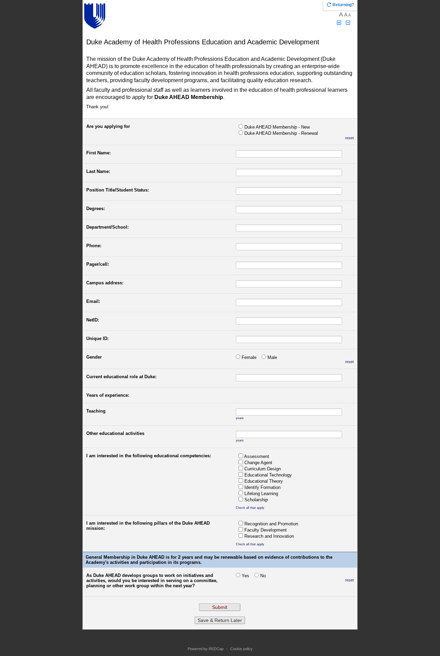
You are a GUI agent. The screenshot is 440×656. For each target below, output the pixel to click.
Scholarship (256, 499)
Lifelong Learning (261, 493)
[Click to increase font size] (339, 23)
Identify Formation (262, 487)
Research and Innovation (269, 536)
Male (272, 357)
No (263, 575)
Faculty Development (265, 530)
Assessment (256, 456)
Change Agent (258, 462)
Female (249, 357)
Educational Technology (268, 475)
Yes (245, 575)
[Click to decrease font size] (348, 23)
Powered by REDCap (205, 649)
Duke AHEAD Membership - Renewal (281, 133)
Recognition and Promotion (271, 523)
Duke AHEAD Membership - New (277, 127)
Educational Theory (263, 481)
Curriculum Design (262, 468)
